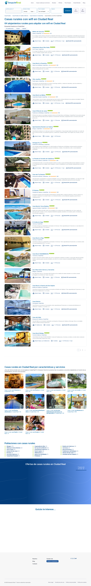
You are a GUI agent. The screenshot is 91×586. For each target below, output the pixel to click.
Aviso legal (50, 582)
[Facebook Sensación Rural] (71, 558)
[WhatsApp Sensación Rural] (74, 558)
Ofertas (60, 2)
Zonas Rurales (76, 2)
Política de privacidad (71, 582)
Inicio (32, 2)
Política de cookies (82, 582)
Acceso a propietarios (52, 561)
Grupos (18, 28)
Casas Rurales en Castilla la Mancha (20, 15)
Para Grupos (68, 2)
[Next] (85, 350)
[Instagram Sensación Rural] (72, 558)
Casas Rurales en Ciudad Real (36, 15)
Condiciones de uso (59, 582)
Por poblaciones (10, 28)
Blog (84, 2)
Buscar (68, 10)
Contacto (35, 563)
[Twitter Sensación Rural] (75, 558)
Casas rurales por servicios (43, 2)
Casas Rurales (8, 15)
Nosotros (35, 558)
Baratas (54, 2)
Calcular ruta (49, 558)
